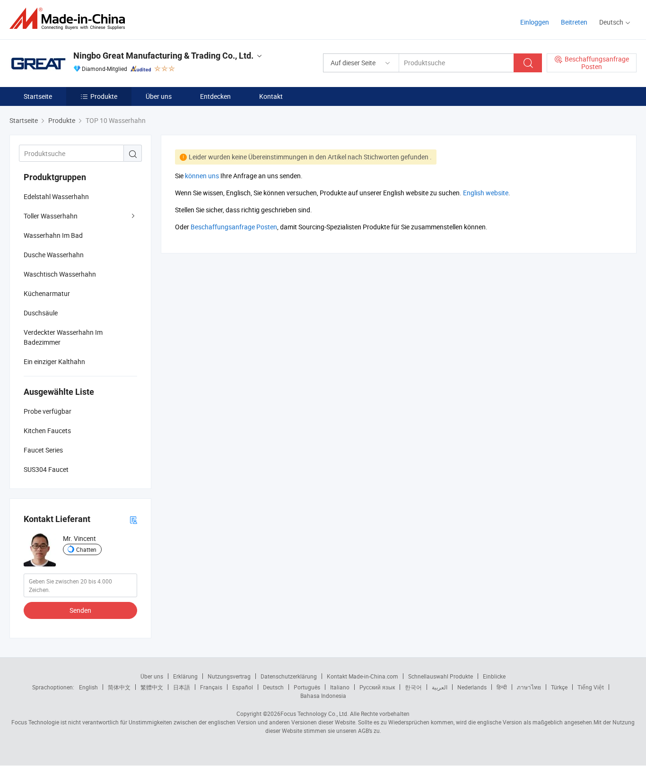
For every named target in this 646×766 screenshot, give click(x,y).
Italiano (339, 687)
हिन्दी (502, 687)
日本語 (181, 687)
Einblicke (494, 676)
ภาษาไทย (529, 687)
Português (307, 687)
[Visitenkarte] (133, 519)
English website (485, 192)
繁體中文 (151, 687)
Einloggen (534, 21)
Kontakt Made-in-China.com (362, 676)
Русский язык (377, 687)
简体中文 (119, 687)
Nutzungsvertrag (229, 676)
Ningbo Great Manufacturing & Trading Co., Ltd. (163, 56)
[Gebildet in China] (70, 19)
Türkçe (559, 687)
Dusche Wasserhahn (54, 254)
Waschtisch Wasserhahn (60, 274)
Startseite (38, 96)
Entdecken (215, 96)
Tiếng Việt (590, 687)
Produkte (103, 96)
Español (242, 687)
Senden (80, 610)
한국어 (413, 687)
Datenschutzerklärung (289, 676)
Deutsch (273, 687)
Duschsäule (41, 312)
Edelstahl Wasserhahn (56, 196)
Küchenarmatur (47, 293)
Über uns (159, 96)
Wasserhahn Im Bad (53, 235)
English (88, 687)
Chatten (86, 549)
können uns (202, 175)
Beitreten (574, 21)
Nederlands (472, 687)
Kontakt (271, 96)
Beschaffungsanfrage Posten (234, 226)
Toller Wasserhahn (51, 215)
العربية (439, 687)
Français (211, 687)
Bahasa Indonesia (323, 695)
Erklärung (185, 676)
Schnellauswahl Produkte (440, 676)
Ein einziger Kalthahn (54, 361)
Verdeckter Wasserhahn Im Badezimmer (63, 337)
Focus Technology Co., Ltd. (314, 713)
